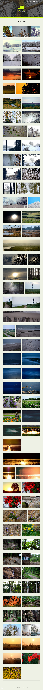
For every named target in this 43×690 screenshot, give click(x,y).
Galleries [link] (32, 1)
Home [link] (28, 1)
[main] (21, 21)
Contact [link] (38, 1)
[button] (41, 1)
